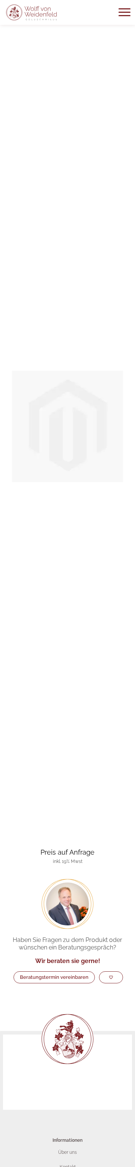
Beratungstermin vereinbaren (54, 977)
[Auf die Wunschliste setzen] (111, 977)
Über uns (67, 1152)
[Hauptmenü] (124, 12)
